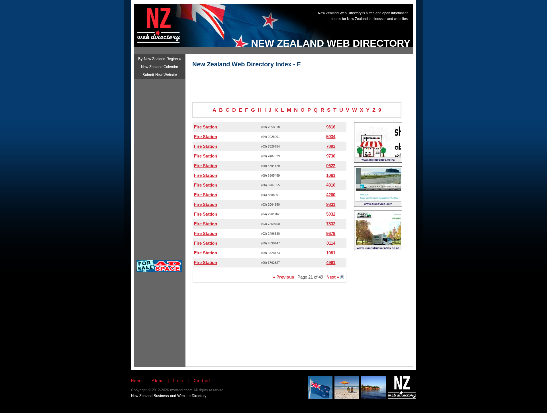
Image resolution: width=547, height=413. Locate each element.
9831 (330, 204)
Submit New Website (159, 75)
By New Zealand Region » (159, 59)
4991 (330, 262)
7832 (330, 223)
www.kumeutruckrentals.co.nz (378, 248)
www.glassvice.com (378, 203)
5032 (330, 214)
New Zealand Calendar (159, 67)
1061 (330, 175)
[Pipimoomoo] (378, 155)
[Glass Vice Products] (378, 199)
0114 (330, 243)
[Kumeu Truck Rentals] (378, 243)
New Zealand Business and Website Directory (169, 396)
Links (179, 381)
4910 (330, 185)
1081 (330, 252)
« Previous (283, 277)
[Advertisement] (306, 21)
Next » (332, 277)
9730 (330, 156)
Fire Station (205, 126)
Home (137, 381)
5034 (330, 136)
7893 (330, 146)
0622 (330, 165)
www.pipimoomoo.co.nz (378, 159)
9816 (330, 126)
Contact (202, 381)
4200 (330, 194)
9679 (330, 233)
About (158, 381)
